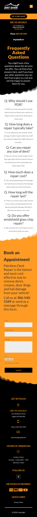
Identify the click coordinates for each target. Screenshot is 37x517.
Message (7, 339)
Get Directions (18, 29)
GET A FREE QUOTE (18, 16)
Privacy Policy (18, 502)
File (6, 356)
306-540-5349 (21, 34)
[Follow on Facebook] (18, 476)
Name (6, 320)
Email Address (9, 330)
